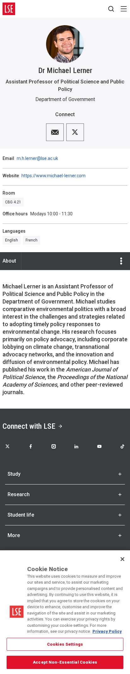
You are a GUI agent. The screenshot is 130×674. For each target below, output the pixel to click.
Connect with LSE (29, 426)
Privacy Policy (107, 631)
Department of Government (65, 99)
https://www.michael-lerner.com (53, 175)
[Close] (122, 559)
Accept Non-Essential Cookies (65, 662)
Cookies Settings (65, 644)
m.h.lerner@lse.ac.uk (37, 158)
